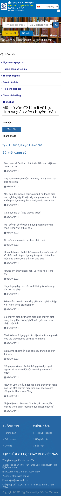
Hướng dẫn (10, 433)
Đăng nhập (17, 2)
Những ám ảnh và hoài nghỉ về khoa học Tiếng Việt (28, 272)
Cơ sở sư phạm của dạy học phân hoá (24, 240)
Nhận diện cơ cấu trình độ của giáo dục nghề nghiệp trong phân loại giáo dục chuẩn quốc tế (28, 405)
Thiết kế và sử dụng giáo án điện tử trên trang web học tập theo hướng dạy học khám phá (31, 337)
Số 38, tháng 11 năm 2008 (27, 145)
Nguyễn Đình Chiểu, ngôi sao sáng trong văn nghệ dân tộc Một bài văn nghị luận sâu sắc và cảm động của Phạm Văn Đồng (30, 388)
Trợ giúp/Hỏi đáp (43, 433)
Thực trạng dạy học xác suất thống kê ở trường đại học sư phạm (29, 288)
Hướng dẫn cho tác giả (15, 69)
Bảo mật (39, 445)
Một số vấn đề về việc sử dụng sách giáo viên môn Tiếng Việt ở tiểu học (28, 226)
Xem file (11, 129)
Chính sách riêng (12, 95)
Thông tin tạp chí (11, 75)
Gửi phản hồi (41, 439)
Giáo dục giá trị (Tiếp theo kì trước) (22, 212)
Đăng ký (29, 2)
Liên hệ (8, 445)
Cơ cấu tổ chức (10, 82)
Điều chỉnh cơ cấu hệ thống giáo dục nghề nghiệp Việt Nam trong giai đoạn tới (30, 303)
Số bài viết (25, 40)
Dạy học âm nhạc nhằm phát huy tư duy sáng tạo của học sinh (30, 180)
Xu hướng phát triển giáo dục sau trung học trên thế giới (29, 352)
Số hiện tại (9, 40)
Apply (55, 25)
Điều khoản (10, 439)
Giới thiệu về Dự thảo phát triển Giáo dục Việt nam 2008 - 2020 (30, 165)
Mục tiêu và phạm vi (13, 62)
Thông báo (8, 102)
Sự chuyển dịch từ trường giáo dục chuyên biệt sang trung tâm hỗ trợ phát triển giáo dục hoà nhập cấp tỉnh (29, 320)
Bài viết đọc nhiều (44, 40)
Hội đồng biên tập (12, 89)
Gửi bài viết (10, 33)
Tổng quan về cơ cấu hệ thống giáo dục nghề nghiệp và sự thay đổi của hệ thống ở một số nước (28, 369)
